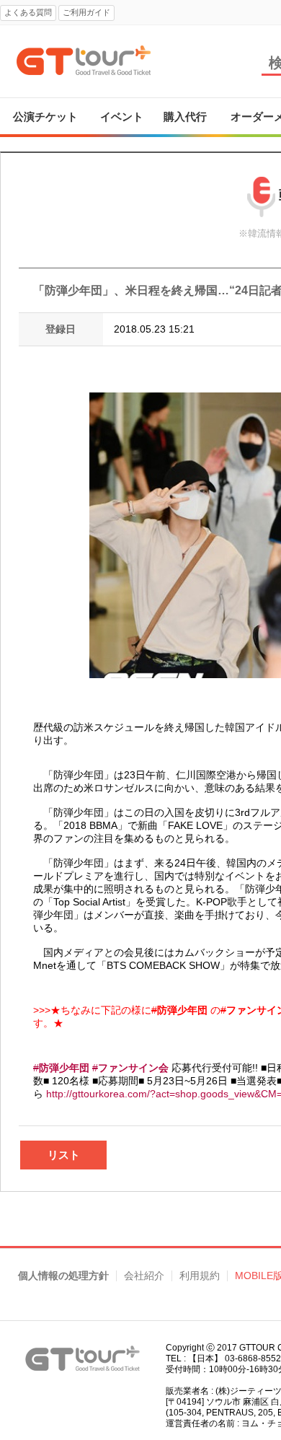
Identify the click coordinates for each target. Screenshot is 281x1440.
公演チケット (45, 116)
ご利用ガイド (86, 12)
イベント (121, 116)
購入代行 (185, 116)
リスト (64, 1155)
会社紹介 (144, 1275)
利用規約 (199, 1275)
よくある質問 (28, 12)
